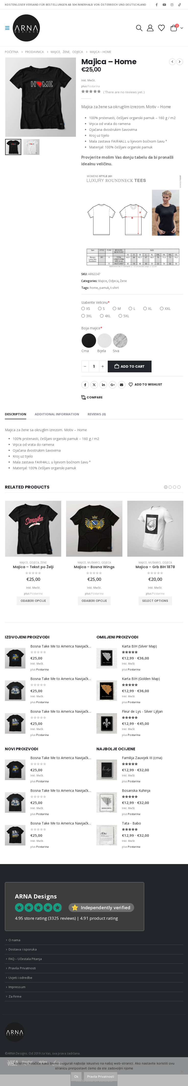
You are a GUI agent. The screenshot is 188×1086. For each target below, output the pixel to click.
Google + (113, 385)
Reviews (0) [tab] (97, 414)
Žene (123, 281)
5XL (126, 315)
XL (150, 308)
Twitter (94, 385)
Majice (102, 281)
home (94, 288)
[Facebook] (156, 4)
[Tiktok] (179, 4)
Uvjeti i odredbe (20, 977)
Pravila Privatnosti (22, 968)
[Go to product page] (33, 529)
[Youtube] (164, 4)
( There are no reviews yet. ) (123, 92)
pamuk (104, 288)
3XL (89, 315)
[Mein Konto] (150, 28)
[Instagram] (172, 4)
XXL (168, 308)
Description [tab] (15, 414)
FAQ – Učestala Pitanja (25, 959)
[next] (179, 61)
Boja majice (91, 328)
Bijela (101, 350)
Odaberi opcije (33, 601)
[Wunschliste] (161, 28)
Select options (155, 601)
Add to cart (133, 366)
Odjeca (113, 281)
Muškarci (93, 562)
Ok (76, 1076)
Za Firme (15, 996)
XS (88, 308)
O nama (14, 940)
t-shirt (114, 288)
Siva (116, 350)
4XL (108, 315)
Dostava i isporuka (23, 949)
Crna (85, 350)
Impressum (17, 987)
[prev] (172, 61)
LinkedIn (103, 385)
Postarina (93, 86)
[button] (9, 28)
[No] (181, 1071)
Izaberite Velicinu (95, 302)
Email (122, 385)
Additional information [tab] (57, 414)
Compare (95, 397)
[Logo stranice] (26, 28)
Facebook (85, 385)
